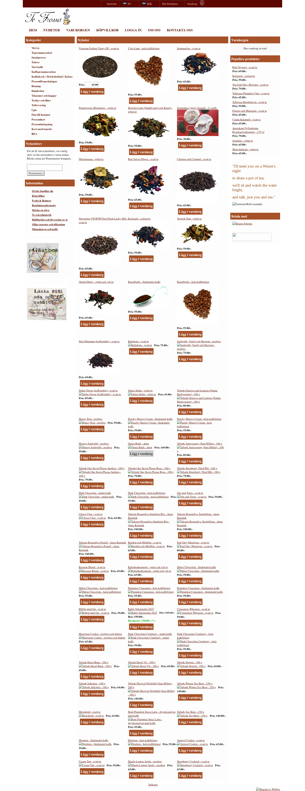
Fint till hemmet (41, 115)
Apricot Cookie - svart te (191, 740)
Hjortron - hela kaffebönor (142, 740)
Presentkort (38, 119)
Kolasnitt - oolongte (139, 218)
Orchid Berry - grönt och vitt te (96, 282)
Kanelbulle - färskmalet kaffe (144, 282)
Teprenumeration (42, 53)
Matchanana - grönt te (91, 159)
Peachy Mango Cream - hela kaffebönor (199, 419)
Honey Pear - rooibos (90, 419)
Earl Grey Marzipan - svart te (193, 542)
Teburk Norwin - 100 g (189, 662)
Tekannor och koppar (44, 95)
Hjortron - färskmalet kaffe (93, 740)
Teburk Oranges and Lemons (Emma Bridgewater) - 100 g (197, 392)
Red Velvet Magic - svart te (143, 159)
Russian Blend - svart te (92, 567)
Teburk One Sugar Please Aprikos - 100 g (102, 468)
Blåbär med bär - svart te (92, 609)
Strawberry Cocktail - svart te (193, 761)
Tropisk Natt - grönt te (189, 218)
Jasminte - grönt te (242, 140)
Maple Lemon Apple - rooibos (145, 761)
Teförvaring (39, 105)
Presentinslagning (42, 124)
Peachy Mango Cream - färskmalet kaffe (150, 419)
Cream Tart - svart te (90, 761)
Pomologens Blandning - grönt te (97, 108)
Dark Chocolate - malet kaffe (95, 493)
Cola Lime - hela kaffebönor (144, 48)
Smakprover (39, 57)
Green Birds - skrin (138, 443)
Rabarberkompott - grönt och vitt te (148, 567)
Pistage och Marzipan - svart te (249, 111)
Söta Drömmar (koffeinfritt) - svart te (99, 341)
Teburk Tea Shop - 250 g (190, 712)
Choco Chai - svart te (90, 514)
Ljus (34, 110)
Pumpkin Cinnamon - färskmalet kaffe (198, 588)
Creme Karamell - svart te (246, 119)
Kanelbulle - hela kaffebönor (193, 282)
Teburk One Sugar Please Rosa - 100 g (149, 468)
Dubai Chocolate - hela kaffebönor (98, 588)
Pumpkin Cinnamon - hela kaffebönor (149, 588)
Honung (36, 86)
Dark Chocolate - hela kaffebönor (146, 493)
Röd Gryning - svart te (244, 67)
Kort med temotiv (42, 129)
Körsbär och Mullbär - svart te (144, 542)
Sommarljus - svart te (188, 48)
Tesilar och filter (41, 100)
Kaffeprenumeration (44, 72)
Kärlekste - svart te (138, 341)
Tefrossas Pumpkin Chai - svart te (251, 93)
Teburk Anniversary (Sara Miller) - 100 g (199, 443)
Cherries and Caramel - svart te (194, 159)
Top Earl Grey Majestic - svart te (250, 84)
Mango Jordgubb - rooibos (94, 443)
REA (34, 134)
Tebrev (36, 62)
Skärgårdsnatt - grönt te (245, 149)
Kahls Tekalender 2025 (141, 609)
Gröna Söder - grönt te (140, 390)
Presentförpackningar (44, 81)
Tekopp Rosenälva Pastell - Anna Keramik (102, 542)
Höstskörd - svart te (89, 712)
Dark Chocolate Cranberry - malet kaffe (150, 634)
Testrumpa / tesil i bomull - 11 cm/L (197, 108)
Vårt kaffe (37, 67)
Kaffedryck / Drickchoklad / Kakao (52, 76)
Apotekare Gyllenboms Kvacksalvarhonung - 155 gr (248, 130)
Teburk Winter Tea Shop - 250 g (195, 683)
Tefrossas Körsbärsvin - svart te (249, 102)
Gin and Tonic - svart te (190, 493)
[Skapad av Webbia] (268, 789)
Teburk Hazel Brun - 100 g (94, 662)
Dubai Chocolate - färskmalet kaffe (196, 567)
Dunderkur (38, 91)
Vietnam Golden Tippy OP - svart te (99, 48)
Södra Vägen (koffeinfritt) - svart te (98, 390)
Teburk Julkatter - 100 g (92, 683)
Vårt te (35, 48)
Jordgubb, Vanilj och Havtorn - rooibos (199, 341)
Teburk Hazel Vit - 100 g (142, 662)
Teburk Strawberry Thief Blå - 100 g (197, 468)
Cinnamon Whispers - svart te (193, 609)
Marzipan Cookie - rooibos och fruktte (100, 634)
